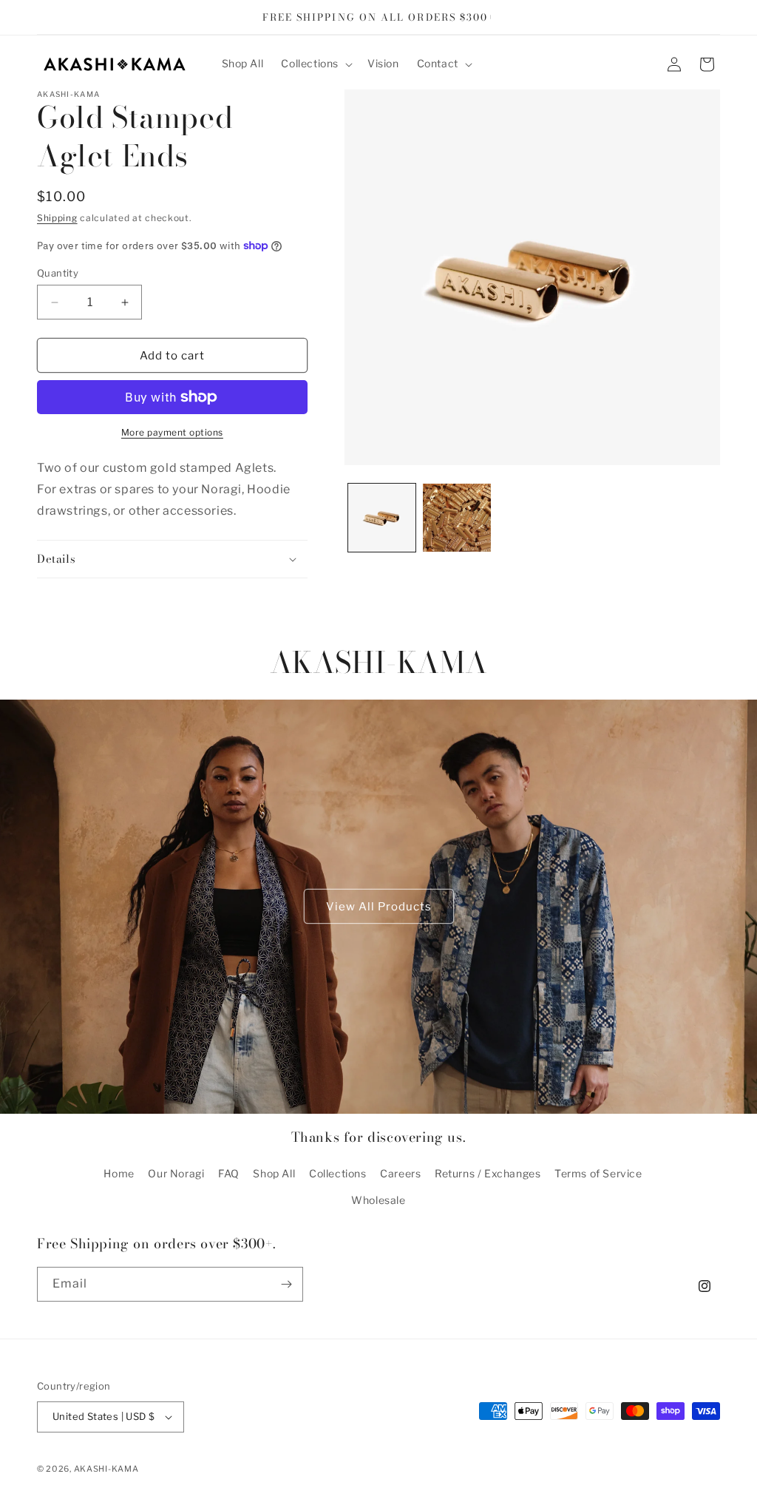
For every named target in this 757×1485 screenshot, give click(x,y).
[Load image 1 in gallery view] (382, 518)
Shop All (274, 1173)
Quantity (57, 273)
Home (118, 1173)
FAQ (229, 1173)
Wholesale (378, 1200)
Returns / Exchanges (487, 1173)
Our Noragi (176, 1173)
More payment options (172, 432)
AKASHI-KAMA (106, 1469)
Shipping (57, 217)
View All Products (379, 906)
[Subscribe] (286, 1284)
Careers (400, 1173)
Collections (338, 1173)
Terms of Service (598, 1173)
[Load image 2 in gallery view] (457, 518)
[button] (315, 63)
